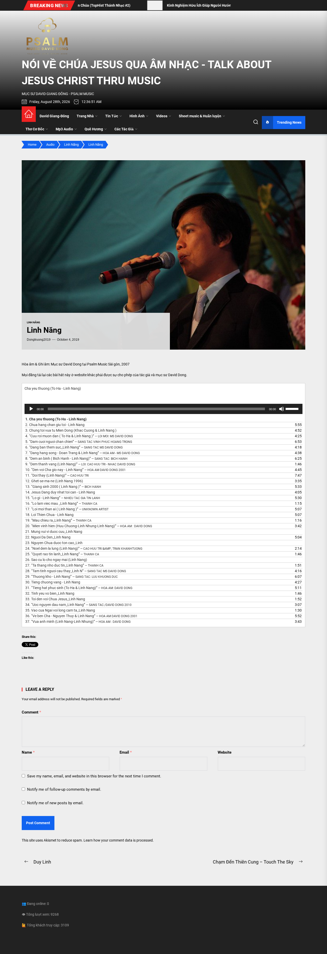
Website (224, 752)
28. (75, 571)
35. (60, 610)
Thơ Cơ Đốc (35, 129)
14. (60, 492)
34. (78, 605)
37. (78, 621)
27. (64, 565)
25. (62, 554)
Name (28, 752)
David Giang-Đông (54, 116)
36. (81, 616)
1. (56, 419)
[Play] (31, 408)
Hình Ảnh (137, 116)
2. (55, 425)
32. (49, 593)
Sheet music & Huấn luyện (200, 116)
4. (79, 436)
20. (88, 526)
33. (55, 599)
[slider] (293, 408)
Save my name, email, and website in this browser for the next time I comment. (94, 776)
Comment (31, 712)
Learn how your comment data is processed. (119, 840)
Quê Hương (94, 129)
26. (56, 560)
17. (67, 509)
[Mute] (281, 408)
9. (80, 464)
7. (82, 453)
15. (62, 498)
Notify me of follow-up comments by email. (64, 789)
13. (63, 487)
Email (126, 752)
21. (53, 532)
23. (54, 543)
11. (57, 475)
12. (54, 481)
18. (49, 515)
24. (83, 548)
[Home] (29, 114)
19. (58, 520)
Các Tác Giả (124, 129)
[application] (163, 409)
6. (74, 447)
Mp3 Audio (64, 129)
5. (78, 442)
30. (52, 582)
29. (71, 576)
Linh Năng (33, 322)
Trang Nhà (85, 116)
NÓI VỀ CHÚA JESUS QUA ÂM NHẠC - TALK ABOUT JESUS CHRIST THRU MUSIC (146, 72)
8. (76, 458)
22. (48, 537)
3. (70, 430)
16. (61, 503)
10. (75, 470)
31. (78, 588)
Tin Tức (111, 116)
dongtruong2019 (39, 339)
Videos (161, 116)
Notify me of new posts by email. (55, 803)
